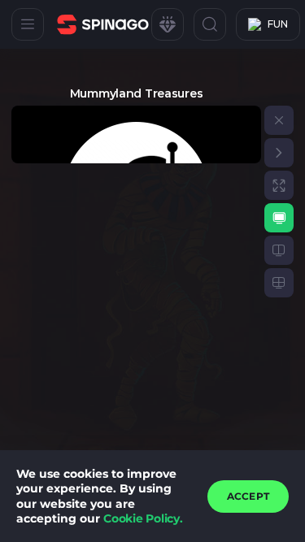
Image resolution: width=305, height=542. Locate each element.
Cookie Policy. (143, 518)
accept (248, 496)
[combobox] (268, 24)
